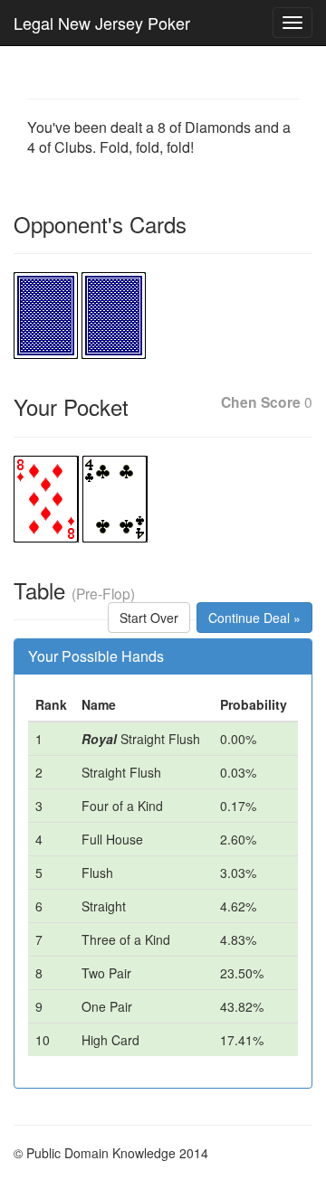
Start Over (149, 618)
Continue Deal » (254, 618)
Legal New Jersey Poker (102, 22)
